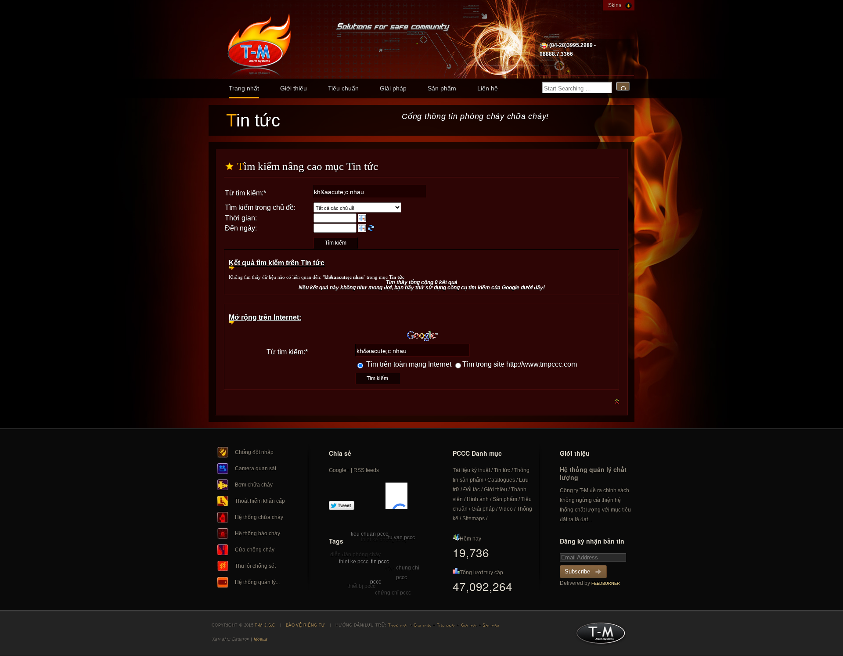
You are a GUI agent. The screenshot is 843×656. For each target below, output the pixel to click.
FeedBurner (605, 583)
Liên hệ (487, 88)
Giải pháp (393, 88)
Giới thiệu (293, 88)
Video (506, 509)
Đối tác (471, 490)
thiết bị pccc (361, 586)
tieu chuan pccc (369, 534)
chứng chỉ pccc (393, 593)
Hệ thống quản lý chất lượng (593, 473)
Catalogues (501, 480)
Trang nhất (244, 88)
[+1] (396, 496)
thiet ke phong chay (384, 540)
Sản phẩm (442, 88)
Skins (614, 5)
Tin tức (502, 470)
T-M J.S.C (598, 635)
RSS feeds (366, 470)
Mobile (261, 639)
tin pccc (380, 562)
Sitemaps (473, 518)
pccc (375, 582)
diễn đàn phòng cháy (355, 554)
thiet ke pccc (353, 562)
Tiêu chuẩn (343, 88)
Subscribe (577, 571)
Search (623, 86)
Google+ (339, 470)
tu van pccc (401, 537)
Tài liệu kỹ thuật (471, 470)
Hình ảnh (478, 499)
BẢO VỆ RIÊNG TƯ (305, 625)
